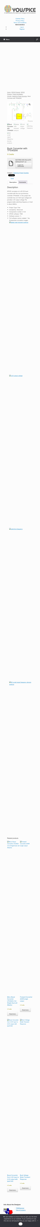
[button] (29, 104)
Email (12, 178)
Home (9, 92)
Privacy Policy (20, 21)
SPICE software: (14, 214)
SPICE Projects (15, 92)
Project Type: (13, 207)
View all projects (21, 1210)
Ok (20, 1224)
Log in (22, 27)
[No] (37, 1221)
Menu (8, 39)
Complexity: (12, 210)
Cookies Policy (20, 19)
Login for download (21, 165)
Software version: (14, 216)
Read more (12, 1014)
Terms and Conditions (20, 23)
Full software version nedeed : (18, 218)
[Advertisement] (20, 63)
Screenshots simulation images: (18, 220)
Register (22, 29)
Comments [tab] (22, 182)
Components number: (15, 212)
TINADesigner (20, 1208)
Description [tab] (13, 182)
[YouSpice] (20, 10)
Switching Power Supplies (19, 96)
